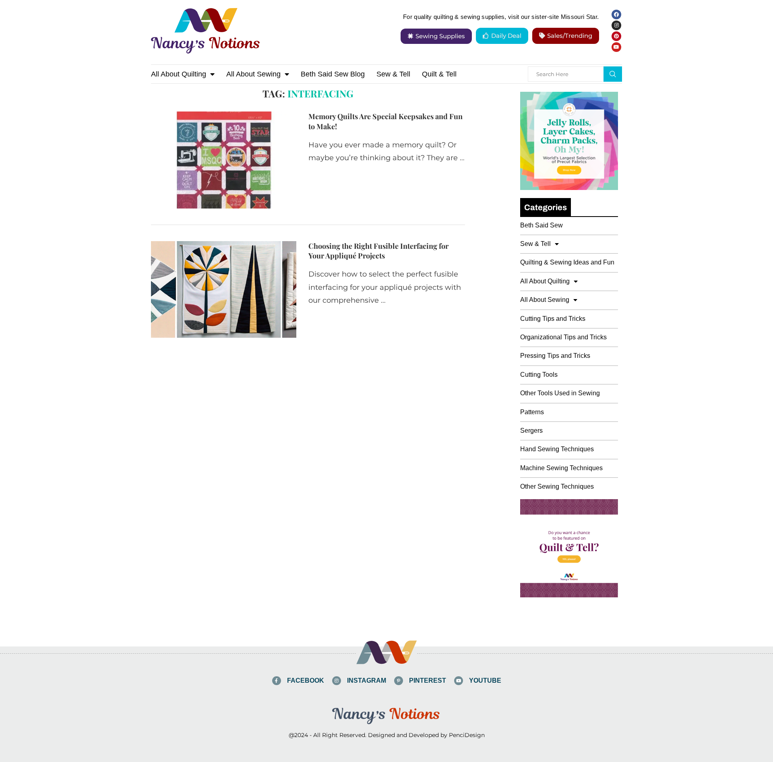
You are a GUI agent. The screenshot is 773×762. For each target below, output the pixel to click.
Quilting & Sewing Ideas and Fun (567, 262)
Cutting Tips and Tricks (552, 318)
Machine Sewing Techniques (561, 468)
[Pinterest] (616, 36)
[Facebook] (616, 14)
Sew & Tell (393, 74)
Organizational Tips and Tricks (563, 337)
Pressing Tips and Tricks (555, 355)
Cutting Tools (539, 374)
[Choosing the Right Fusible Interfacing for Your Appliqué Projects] (223, 289)
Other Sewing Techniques (557, 486)
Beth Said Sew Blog (333, 74)
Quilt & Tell (439, 74)
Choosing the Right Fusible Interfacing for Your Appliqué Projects (378, 250)
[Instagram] (616, 25)
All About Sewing (253, 74)
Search (613, 74)
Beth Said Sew (541, 225)
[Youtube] (616, 47)
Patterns (532, 412)
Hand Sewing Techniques (557, 449)
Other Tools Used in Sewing (560, 393)
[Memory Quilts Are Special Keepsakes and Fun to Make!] (223, 160)
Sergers (531, 430)
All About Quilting (178, 74)
